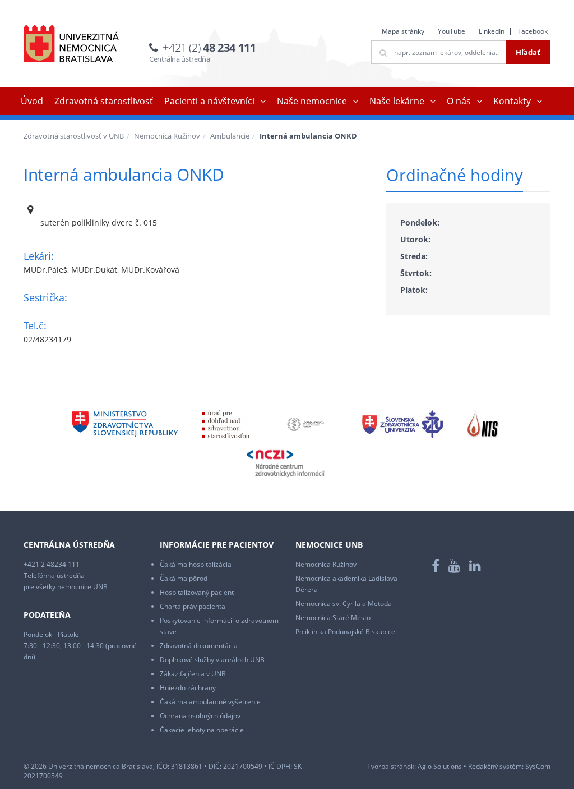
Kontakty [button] (512, 101)
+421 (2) (209, 47)
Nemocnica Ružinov (167, 136)
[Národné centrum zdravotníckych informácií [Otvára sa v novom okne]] (286, 462)
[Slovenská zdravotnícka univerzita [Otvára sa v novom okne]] (402, 423)
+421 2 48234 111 (52, 564)
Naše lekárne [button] (396, 101)
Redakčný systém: (496, 766)
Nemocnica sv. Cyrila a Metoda (343, 603)
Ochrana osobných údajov (200, 716)
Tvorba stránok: (391, 766)
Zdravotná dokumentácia (199, 645)
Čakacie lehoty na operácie (202, 730)
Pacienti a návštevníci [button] (209, 101)
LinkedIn (491, 31)
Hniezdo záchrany (188, 687)
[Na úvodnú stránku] (71, 43)
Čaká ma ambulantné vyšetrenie (210, 702)
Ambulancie (229, 136)
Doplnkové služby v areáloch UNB (212, 659)
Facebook (533, 31)
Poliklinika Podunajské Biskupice (345, 631)
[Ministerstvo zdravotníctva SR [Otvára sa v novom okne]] (124, 423)
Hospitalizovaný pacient (197, 592)
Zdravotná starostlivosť (103, 101)
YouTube (451, 31)
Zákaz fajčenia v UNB (193, 673)
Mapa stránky (403, 31)
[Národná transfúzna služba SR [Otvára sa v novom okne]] (483, 423)
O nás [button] (459, 101)
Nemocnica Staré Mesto (333, 617)
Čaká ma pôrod (183, 578)
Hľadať (528, 52)
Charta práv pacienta (192, 606)
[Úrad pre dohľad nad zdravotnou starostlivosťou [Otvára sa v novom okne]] (225, 423)
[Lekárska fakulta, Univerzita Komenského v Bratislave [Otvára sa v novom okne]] (306, 423)
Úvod (32, 101)
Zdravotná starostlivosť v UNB (74, 136)
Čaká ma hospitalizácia (196, 564)
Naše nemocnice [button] (312, 101)
